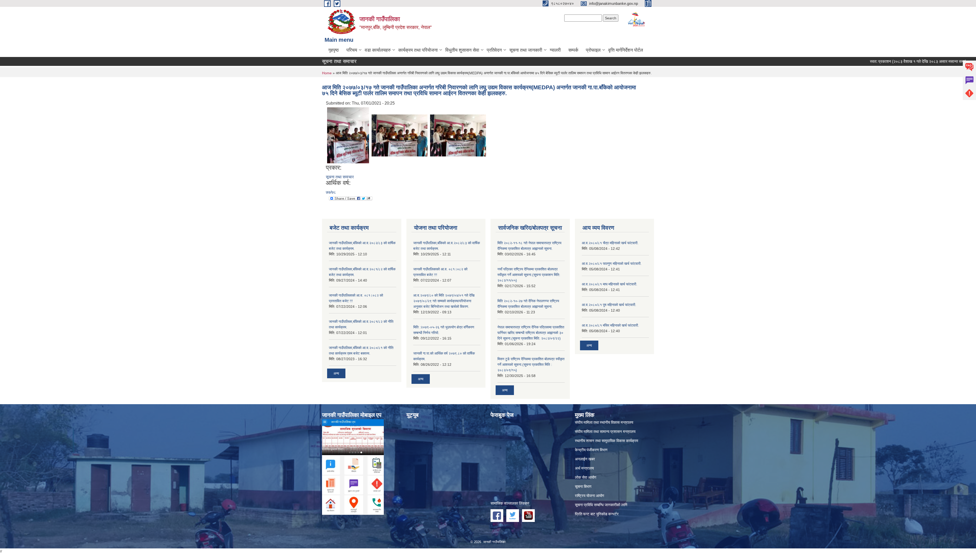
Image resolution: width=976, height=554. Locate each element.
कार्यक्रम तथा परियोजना (418, 50)
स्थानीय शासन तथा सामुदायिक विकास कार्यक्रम (606, 441)
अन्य (336, 373)
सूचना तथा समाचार (340, 177)
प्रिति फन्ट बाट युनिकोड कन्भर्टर (597, 514)
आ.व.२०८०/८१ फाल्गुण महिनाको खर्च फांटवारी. (612, 263)
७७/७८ (331, 192)
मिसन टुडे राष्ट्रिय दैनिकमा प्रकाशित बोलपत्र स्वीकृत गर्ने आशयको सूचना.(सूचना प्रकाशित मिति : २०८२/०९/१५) (531, 364)
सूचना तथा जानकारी (525, 50)
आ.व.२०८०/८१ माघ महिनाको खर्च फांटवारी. (609, 284)
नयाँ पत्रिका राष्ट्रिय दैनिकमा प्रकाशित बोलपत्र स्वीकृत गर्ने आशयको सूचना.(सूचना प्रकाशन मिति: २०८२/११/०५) (528, 274)
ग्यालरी (555, 50)
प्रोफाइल (593, 50)
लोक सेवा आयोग (585, 477)
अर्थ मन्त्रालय (584, 468)
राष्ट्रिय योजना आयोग (589, 495)
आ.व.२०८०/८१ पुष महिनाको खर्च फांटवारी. (609, 305)
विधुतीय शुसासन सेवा (462, 50)
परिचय (351, 50)
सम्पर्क (573, 50)
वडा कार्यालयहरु (378, 50)
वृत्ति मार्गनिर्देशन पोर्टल (625, 50)
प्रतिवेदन (494, 50)
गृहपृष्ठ (333, 50)
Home (327, 73)
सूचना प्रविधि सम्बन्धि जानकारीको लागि (601, 505)
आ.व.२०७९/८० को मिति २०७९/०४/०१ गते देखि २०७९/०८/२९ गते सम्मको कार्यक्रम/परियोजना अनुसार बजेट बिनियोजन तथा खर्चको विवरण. (444, 301)
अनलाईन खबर (585, 459)
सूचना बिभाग (583, 486)
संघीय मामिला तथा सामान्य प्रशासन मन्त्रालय (605, 431)
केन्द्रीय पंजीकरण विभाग (591, 450)
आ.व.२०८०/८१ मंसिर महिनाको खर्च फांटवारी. (610, 325)
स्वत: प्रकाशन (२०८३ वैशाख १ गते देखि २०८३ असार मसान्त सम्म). (892, 61)
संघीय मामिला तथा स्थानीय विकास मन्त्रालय (604, 422)
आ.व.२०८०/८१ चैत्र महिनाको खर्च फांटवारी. (610, 243)
